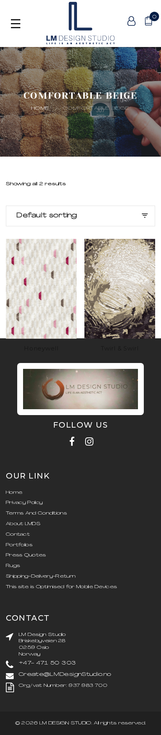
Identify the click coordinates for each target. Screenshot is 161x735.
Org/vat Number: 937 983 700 (63, 685)
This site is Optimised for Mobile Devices (61, 587)
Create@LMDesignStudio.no (65, 674)
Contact (18, 534)
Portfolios (19, 545)
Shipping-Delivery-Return (40, 576)
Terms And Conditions (36, 513)
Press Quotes (26, 555)
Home (40, 108)
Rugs (13, 565)
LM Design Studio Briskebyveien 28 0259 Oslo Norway (42, 644)
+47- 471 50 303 (47, 663)
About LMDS (23, 524)
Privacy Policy (24, 502)
